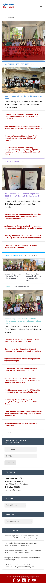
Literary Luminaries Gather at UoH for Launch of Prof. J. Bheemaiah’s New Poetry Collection (22, 237)
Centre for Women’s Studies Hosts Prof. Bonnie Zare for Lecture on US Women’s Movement (20, 138)
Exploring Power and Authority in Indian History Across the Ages (20, 246)
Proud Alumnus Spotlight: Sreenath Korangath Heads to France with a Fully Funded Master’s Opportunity (23, 413)
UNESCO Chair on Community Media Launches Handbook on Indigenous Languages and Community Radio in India (22, 216)
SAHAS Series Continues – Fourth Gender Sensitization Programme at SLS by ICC (20, 369)
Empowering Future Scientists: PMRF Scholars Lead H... (12, 276)
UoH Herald (17, 577)
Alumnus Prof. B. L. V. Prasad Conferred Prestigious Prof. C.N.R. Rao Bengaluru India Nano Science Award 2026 (21, 380)
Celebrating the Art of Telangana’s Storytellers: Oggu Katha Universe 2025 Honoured (20, 402)
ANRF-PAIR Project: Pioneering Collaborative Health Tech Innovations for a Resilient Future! (23, 127)
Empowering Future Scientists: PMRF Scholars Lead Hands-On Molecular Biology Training (21, 52)
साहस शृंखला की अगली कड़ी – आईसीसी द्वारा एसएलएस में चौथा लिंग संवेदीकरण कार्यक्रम (22, 360)
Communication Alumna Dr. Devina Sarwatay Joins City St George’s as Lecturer (22, 340)
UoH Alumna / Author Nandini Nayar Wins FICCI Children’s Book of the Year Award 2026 (22, 196)
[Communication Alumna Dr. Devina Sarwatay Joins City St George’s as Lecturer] (34, 265)
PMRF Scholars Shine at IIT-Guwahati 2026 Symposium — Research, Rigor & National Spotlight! (21, 116)
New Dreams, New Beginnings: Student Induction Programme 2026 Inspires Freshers (22, 350)
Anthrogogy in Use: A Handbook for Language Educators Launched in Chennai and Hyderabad (23, 227)
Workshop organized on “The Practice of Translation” (20, 424)
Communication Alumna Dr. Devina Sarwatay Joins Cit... (33, 277)
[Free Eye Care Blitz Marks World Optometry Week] (23, 80)
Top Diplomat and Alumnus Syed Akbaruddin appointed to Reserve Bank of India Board (22, 391)
